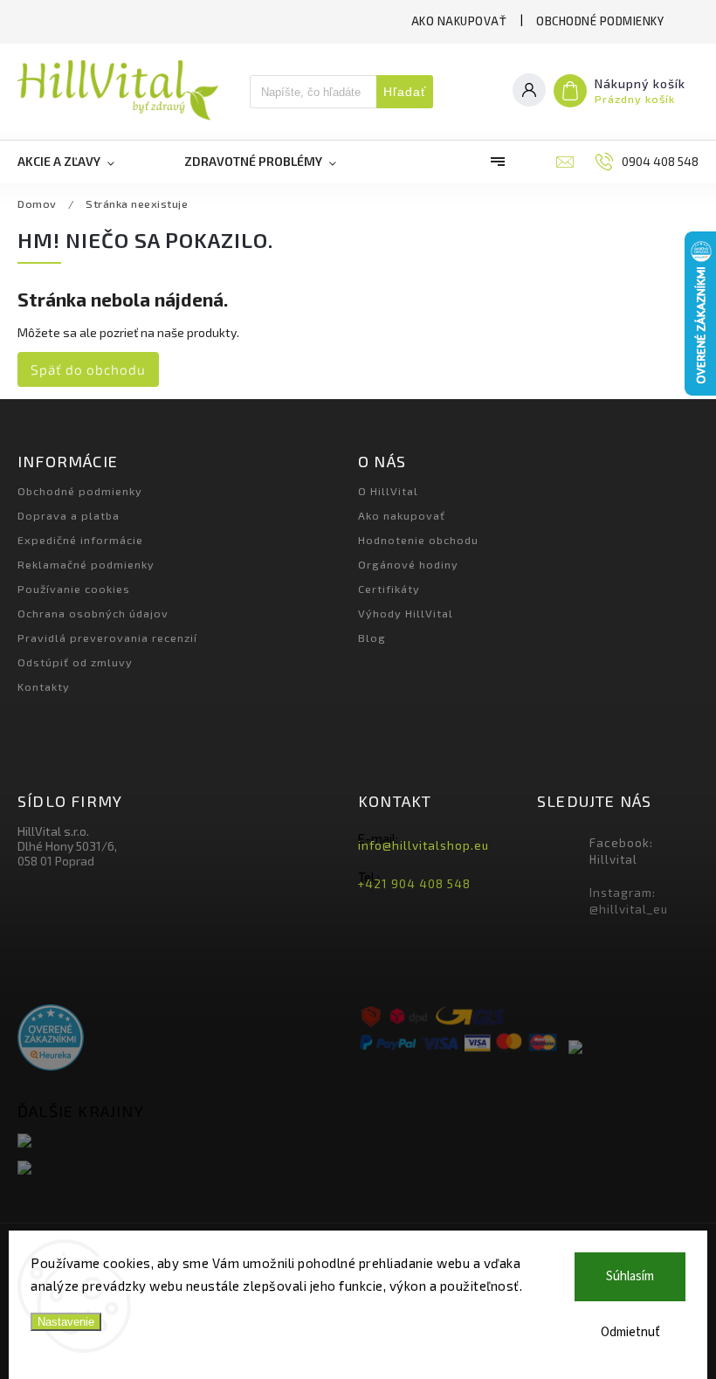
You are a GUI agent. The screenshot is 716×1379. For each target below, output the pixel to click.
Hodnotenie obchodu (418, 540)
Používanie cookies (73, 589)
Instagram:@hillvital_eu (628, 901)
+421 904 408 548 (414, 883)
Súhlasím (630, 1276)
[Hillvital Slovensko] (181, 1142)
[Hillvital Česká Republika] (181, 1169)
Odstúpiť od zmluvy (75, 662)
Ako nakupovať (459, 21)
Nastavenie (66, 1321)
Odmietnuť (630, 1332)
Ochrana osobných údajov (93, 613)
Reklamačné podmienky (86, 564)
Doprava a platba (68, 515)
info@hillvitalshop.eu (423, 845)
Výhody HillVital (405, 613)
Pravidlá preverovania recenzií (107, 638)
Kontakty (43, 686)
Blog (372, 638)
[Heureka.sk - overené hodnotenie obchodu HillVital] (50, 1038)
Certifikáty (389, 589)
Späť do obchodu (88, 369)
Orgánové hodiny (408, 564)
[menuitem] (83, 161)
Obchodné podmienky (600, 21)
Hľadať (404, 92)
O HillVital (388, 491)
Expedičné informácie (80, 540)
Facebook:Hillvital (621, 851)
